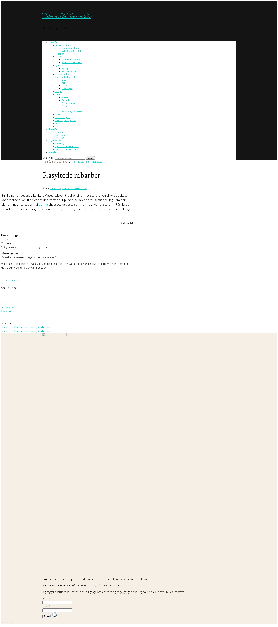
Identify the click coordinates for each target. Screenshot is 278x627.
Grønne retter (62, 45)
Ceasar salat (9, 307)
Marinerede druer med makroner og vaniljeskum (27, 327)
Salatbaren (60, 132)
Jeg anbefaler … (56, 140)
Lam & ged (67, 88)
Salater (58, 56)
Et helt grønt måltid (71, 51)
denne (43, 204)
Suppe (58, 91)
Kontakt (52, 152)
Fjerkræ (59, 65)
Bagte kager (68, 100)
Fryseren (59, 137)
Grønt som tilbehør (71, 48)
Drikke (58, 123)
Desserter (67, 106)
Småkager (67, 97)
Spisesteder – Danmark (67, 146)
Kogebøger (60, 143)
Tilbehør (59, 53)
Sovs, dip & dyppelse (65, 120)
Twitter (66, 188)
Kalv (64, 82)
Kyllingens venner (70, 71)
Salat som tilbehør (71, 59)
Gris (64, 80)
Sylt (57, 126)
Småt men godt (62, 117)
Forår (4, 280)
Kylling (65, 68)
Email (84, 188)
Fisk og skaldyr (62, 74)
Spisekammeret (63, 135)
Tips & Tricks (54, 129)
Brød (57, 114)
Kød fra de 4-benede (65, 77)
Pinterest (75, 188)
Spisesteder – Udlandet (67, 149)
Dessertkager (68, 103)
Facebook (55, 188)
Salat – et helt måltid (72, 62)
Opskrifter (53, 42)
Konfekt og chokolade (73, 111)
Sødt (57, 94)
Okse (64, 85)
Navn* (46, 598)
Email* (46, 606)
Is (62, 109)
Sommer (13, 280)
